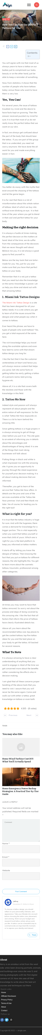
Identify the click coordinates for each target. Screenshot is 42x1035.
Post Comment (21, 891)
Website (6, 870)
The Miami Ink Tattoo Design (15, 302)
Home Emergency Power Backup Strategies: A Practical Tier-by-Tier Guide (21, 783)
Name (6, 843)
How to (6, 19)
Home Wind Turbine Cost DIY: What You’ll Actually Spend (21, 751)
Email (5, 857)
